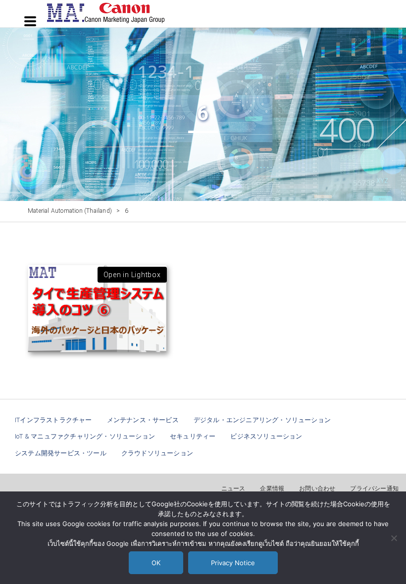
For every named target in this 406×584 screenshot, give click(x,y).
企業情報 (272, 488)
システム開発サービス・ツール (60, 453)
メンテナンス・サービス (143, 420)
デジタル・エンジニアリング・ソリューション (262, 420)
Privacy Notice (233, 563)
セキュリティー (192, 436)
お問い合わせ (317, 488)
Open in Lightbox (132, 275)
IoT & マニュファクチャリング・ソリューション (85, 436)
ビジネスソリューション (266, 436)
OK (156, 563)
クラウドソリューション (157, 453)
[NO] (394, 538)
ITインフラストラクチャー (53, 420)
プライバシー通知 (374, 488)
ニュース (233, 488)
